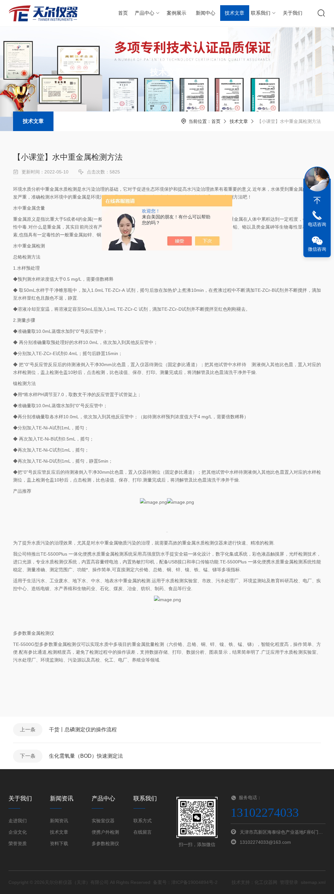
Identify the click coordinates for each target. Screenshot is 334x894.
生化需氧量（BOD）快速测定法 (86, 756)
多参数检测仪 (105, 843)
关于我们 (292, 13)
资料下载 (59, 843)
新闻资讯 (59, 820)
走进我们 (17, 820)
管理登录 (289, 882)
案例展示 (176, 13)
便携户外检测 (105, 832)
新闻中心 (205, 13)
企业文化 (17, 832)
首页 (123, 13)
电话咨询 (317, 224)
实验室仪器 (103, 820)
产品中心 (144, 13)
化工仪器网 (265, 882)
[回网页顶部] (317, 200)
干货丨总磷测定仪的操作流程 (83, 729)
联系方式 (142, 820)
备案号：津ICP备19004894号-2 (185, 882)
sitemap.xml (313, 882)
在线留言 (142, 832)
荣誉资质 (17, 843)
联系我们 (260, 13)
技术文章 (234, 13)
